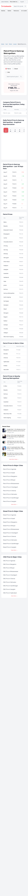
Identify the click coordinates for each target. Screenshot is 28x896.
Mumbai (6, 353)
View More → (14, 504)
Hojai (5, 281)
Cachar (5, 238)
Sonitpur (6, 324)
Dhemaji (6, 253)
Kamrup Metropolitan (9, 293)
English (22, 1)
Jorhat (5, 285)
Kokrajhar (6, 305)
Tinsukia (6, 328)
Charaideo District (8, 242)
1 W (5, 130)
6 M (19, 130)
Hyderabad (6, 361)
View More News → (14, 459)
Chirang (6, 245)
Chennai (6, 357)
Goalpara (6, 265)
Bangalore (6, 350)
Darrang (6, 249)
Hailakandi (6, 277)
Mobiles (3, 10)
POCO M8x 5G (13, 1)
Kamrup (6, 289)
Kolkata (5, 365)
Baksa (5, 222)
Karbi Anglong (7, 297)
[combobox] (20, 6)
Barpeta (6, 226)
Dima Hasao (7, 261)
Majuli (5, 309)
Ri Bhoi (5, 386)
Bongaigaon (7, 234)
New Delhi (6, 369)
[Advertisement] (14, 27)
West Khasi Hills (8, 413)
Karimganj (6, 301)
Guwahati (6, 273)
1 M (10, 130)
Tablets (9, 10)
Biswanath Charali (8, 230)
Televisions (16, 10)
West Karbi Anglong (9, 336)
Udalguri (6, 332)
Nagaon (6, 317)
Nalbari (5, 321)
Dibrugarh (6, 257)
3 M (15, 130)
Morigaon (6, 313)
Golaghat (6, 269)
